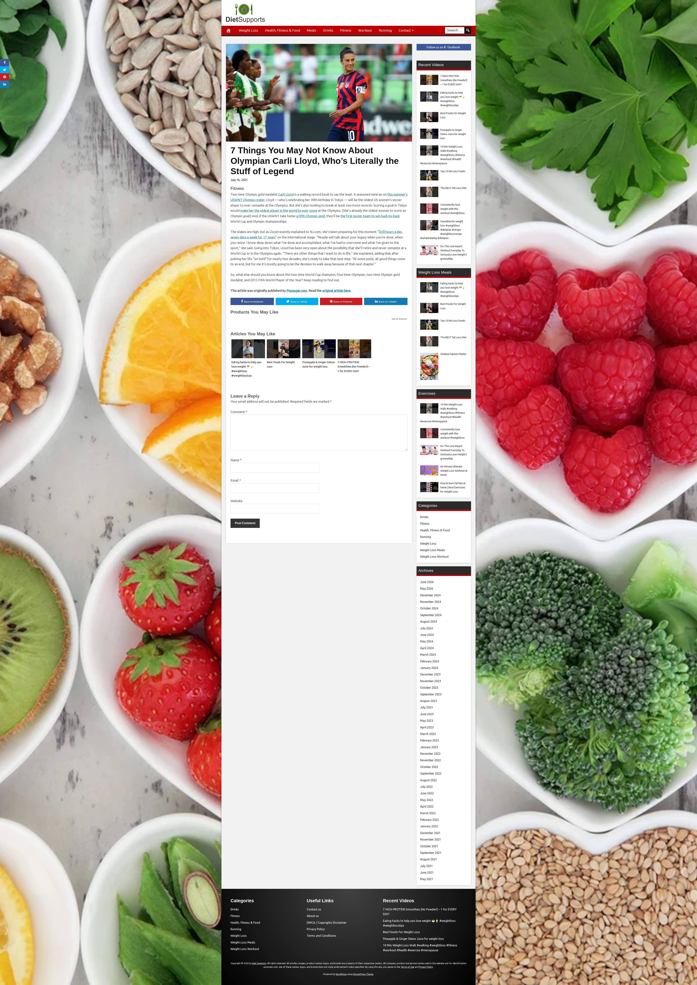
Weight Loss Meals (432, 550)
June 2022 (427, 793)
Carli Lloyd (286, 194)
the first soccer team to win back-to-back (370, 216)
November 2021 (430, 839)
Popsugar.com (297, 290)
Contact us (314, 909)
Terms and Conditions (321, 935)
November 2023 (430, 681)
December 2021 (430, 833)
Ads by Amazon (399, 319)
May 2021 (426, 879)
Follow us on (443, 47)
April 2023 (427, 727)
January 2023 (429, 747)
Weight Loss (248, 30)
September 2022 (430, 773)
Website (236, 501)
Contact (405, 30)
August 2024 (428, 621)
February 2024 (429, 661)
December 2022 (430, 753)
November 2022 (430, 760)
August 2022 (428, 780)
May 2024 (426, 641)
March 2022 (428, 813)
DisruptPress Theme (363, 974)
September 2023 (430, 694)
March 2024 (428, 654)
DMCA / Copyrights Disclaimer (327, 922)
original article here (336, 290)
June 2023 (427, 714)
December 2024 (430, 595)
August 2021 (428, 859)
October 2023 (429, 687)
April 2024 (427, 648)
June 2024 (427, 634)
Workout (365, 30)
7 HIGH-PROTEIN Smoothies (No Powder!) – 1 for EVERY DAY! (354, 367)
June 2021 (427, 872)
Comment (239, 412)
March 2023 (428, 733)
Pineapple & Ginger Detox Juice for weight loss (413, 938)
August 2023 (428, 700)
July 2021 (426, 866)
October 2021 (429, 846)
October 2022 (429, 767)
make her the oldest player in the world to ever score (278, 210)
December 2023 (430, 674)
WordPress (341, 974)
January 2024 (429, 667)
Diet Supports (259, 963)
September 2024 (430, 615)
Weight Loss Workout (434, 556)
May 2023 (426, 720)
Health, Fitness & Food (282, 30)
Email (236, 480)
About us (313, 915)
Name (236, 460)
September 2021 (430, 852)
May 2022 (426, 800)
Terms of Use (407, 967)
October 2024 (429, 608)
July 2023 (426, 707)
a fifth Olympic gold (310, 216)
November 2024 (430, 601)
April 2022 (427, 806)
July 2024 (426, 628)
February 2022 (429, 819)
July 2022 (426, 786)
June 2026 (427, 582)
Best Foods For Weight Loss (401, 932)
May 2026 (426, 588)
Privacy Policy (316, 929)
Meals (311, 30)
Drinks (328, 30)
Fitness (345, 30)
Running (385, 30)
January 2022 (429, 826)
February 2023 (429, 740)
